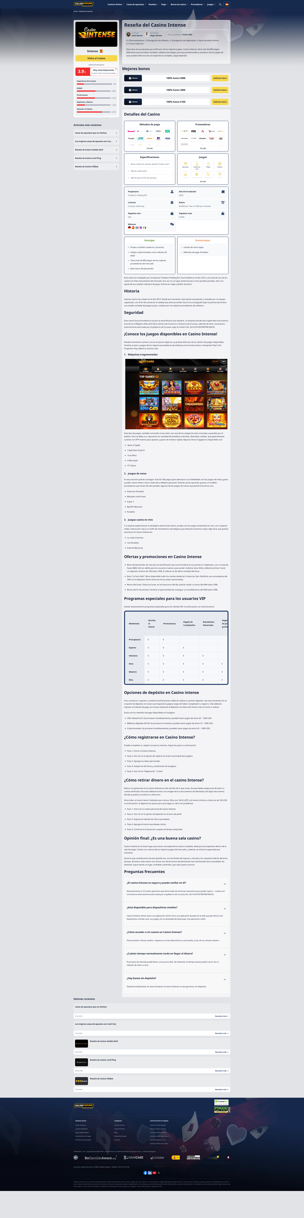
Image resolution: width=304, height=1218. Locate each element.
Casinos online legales (158, 1125)
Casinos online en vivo (158, 1140)
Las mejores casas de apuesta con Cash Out (95, 1024)
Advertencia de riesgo (83, 1136)
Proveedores (196, 4)
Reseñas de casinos (86, 11)
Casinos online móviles (158, 1132)
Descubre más (221, 1016)
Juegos (210, 4)
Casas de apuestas (135, 4)
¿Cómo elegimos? (81, 1129)
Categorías (118, 1121)
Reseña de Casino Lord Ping (103, 1060)
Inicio (76, 11)
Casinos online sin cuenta (159, 1143)
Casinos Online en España (159, 1121)
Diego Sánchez (156, 35)
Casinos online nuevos (158, 1129)
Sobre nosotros (80, 1125)
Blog (115, 1132)
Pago (163, 4)
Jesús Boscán (137, 35)
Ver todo (150, 148)
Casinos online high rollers (159, 1136)
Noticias (117, 1140)
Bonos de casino (178, 4)
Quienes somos (80, 1121)
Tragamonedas (119, 1129)
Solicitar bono (220, 78)
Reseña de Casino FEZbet (101, 1078)
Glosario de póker (120, 1136)
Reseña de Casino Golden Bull (104, 1041)
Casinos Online (115, 4)
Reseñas (153, 4)
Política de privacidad (83, 1140)
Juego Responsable (82, 1132)
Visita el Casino (96, 58)
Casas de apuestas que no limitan (91, 1006)
